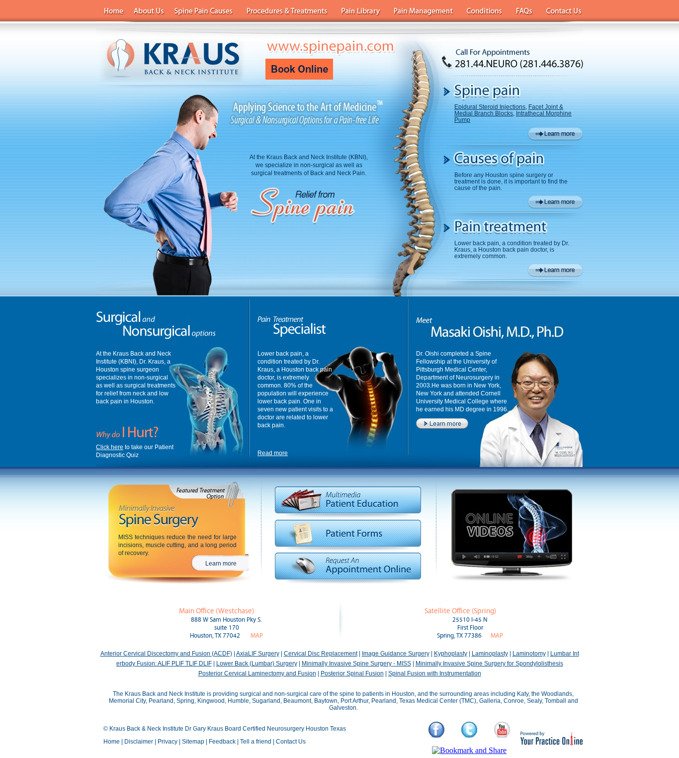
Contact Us (291, 741)
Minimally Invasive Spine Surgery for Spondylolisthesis (489, 663)
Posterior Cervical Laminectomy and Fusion (257, 673)
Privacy (167, 741)
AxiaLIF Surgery (257, 653)
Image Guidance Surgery (395, 653)
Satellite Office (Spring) (460, 611)
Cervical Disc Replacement (320, 653)
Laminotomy (529, 653)
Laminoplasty (490, 653)
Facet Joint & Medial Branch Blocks (508, 110)
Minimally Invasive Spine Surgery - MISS (356, 663)
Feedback (222, 741)
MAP (257, 636)
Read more (272, 453)
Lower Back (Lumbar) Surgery (256, 663)
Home (111, 741)
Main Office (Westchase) (216, 611)
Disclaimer (138, 741)
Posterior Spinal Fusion (352, 673)
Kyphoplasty (450, 653)
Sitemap (193, 741)
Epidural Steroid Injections (489, 106)
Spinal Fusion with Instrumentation (434, 673)
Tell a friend (255, 741)
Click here (109, 447)
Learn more (221, 563)
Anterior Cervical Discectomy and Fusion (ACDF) (166, 653)
